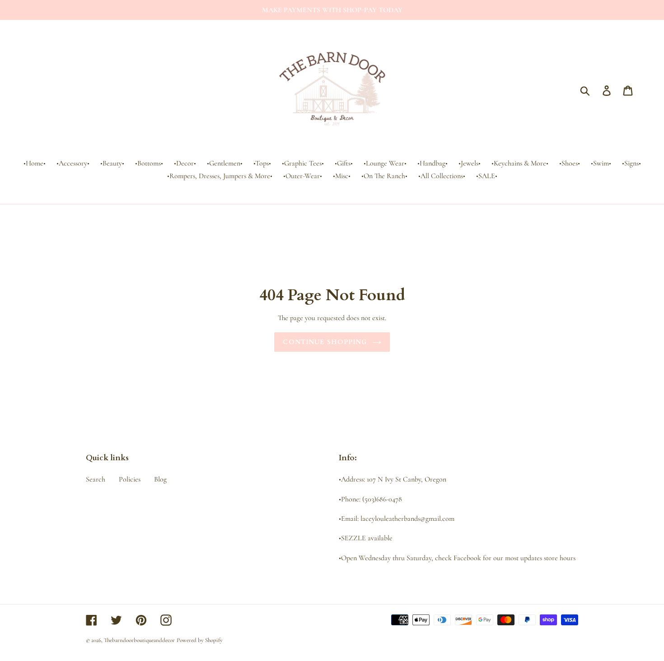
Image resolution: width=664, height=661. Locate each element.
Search (95, 479)
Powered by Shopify (200, 640)
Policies (129, 479)
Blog (160, 479)
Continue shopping (325, 342)
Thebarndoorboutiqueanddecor (139, 640)
